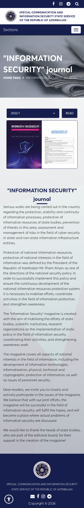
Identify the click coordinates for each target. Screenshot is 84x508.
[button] (8, 499)
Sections (10, 29)
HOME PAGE (12, 78)
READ (69, 113)
